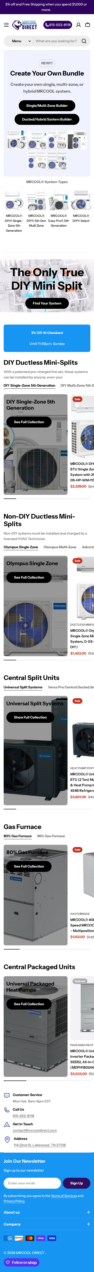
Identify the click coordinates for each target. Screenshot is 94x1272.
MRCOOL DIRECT (30, 1253)
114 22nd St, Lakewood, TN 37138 (40, 1145)
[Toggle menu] (6, 25)
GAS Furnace (80, 913)
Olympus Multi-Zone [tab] (60, 547)
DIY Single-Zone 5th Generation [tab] (29, 385)
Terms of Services (64, 1196)
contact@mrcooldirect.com (35, 1130)
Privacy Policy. (14, 1201)
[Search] (84, 41)
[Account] (78, 25)
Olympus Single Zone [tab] (21, 547)
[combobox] (47, 41)
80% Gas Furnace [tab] (18, 836)
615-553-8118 (23, 1116)
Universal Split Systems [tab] (23, 687)
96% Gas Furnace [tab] (51, 836)
